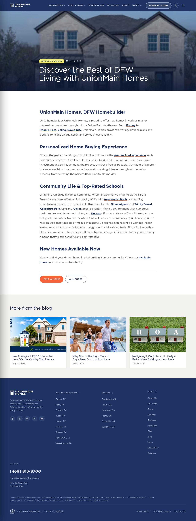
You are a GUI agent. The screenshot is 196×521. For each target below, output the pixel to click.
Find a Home (75, 5)
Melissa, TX (61, 426)
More (136, 5)
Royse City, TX (63, 437)
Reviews (152, 420)
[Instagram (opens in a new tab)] (20, 418)
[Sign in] (176, 5)
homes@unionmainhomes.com (24, 478)
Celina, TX (61, 399)
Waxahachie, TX (63, 443)
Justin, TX (60, 415)
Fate (53, 130)
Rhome (44, 130)
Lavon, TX (61, 421)
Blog (150, 436)
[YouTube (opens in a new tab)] (42, 418)
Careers (151, 409)
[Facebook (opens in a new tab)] (12, 418)
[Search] (183, 5)
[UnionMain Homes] (21, 392)
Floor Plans (96, 5)
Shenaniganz (119, 204)
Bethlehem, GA (109, 399)
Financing (113, 5)
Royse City (74, 130)
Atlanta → (107, 393)
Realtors (152, 414)
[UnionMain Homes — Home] (20, 5)
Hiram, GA (107, 404)
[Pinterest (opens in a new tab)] (34, 418)
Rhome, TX (61, 432)
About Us (152, 398)
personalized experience (130, 155)
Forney (130, 125)
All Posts (76, 279)
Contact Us (153, 447)
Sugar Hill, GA (108, 421)
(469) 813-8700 (25, 471)
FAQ (150, 431)
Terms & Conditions (162, 511)
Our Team (152, 403)
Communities (55, 5)
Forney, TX (61, 410)
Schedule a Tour (158, 5)
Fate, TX (60, 404)
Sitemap (152, 453)
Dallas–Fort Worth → (68, 393)
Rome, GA (106, 415)
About (126, 5)
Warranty (152, 425)
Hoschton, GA (108, 410)
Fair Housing (180, 511)
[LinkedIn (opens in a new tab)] (27, 418)
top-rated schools (115, 199)
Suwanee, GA (108, 426)
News (150, 442)
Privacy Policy (143, 511)
